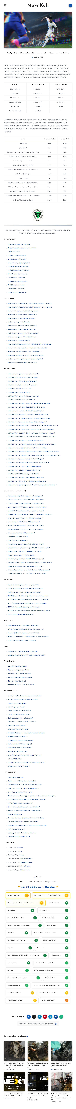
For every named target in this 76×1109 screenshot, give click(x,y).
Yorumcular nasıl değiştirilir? (18, 751)
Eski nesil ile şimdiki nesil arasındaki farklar (23, 822)
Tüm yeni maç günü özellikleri (18, 670)
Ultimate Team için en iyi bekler (19, 392)
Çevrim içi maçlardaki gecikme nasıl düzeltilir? (24, 807)
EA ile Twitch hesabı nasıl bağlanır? (20, 803)
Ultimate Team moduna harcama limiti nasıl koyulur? (26, 459)
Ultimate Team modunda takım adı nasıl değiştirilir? (26, 477)
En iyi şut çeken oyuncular (17, 255)
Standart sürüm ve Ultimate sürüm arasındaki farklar (26, 818)
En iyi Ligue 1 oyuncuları (16, 285)
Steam (22, 855)
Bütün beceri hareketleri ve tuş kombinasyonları (24, 696)
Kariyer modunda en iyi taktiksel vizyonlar (22, 363)
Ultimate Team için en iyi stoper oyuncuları (23, 378)
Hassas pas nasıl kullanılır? (17, 703)
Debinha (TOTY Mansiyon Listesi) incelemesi (23, 633)
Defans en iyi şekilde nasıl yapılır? (20, 744)
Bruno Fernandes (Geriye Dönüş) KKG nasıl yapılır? (25, 526)
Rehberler (39, 877)
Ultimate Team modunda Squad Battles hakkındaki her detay (29, 403)
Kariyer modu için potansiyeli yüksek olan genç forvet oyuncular (30, 307)
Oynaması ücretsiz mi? (16, 777)
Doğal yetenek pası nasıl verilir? (19, 714)
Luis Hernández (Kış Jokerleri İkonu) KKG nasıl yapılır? (27, 574)
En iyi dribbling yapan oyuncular (19, 263)
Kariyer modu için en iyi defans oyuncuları (22, 326)
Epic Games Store (26, 859)
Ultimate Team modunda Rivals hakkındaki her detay (26, 407)
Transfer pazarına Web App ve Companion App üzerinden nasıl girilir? (32, 796)
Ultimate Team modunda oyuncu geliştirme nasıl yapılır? (27, 422)
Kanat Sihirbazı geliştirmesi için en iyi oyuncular (24, 592)
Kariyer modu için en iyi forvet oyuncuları (22, 337)
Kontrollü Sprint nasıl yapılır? (18, 737)
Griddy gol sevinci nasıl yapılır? (18, 766)
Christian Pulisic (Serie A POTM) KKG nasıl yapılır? (25, 518)
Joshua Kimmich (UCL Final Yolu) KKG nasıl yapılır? (25, 496)
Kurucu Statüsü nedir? (15, 814)
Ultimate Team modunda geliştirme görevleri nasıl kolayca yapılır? (31, 429)
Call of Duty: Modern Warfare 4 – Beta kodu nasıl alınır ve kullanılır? (61, 1065)
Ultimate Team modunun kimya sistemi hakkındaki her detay (29, 418)
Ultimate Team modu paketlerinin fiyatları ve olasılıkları (27, 448)
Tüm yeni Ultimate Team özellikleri (20, 677)
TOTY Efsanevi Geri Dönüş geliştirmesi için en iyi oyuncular (28, 596)
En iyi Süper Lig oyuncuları (17, 292)
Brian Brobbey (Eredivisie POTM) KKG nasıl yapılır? (26, 503)
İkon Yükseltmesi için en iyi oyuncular (21, 614)
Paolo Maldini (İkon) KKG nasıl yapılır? (21, 555)
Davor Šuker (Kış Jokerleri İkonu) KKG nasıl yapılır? (25, 566)
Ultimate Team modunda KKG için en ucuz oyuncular (26, 440)
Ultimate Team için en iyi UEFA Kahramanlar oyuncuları (27, 481)
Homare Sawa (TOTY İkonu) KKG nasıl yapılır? (24, 522)
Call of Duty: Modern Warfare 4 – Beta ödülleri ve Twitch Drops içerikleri (38, 1095)
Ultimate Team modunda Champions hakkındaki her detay (28, 415)
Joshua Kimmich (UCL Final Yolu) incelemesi (23, 626)
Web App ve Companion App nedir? (20, 792)
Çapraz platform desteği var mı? (19, 836)
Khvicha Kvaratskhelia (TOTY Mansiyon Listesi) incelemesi (28, 637)
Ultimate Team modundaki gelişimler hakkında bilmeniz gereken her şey (33, 426)
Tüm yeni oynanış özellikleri (17, 666)
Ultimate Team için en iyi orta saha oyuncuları (23, 374)
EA (21, 851)
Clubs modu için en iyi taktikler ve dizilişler (23, 651)
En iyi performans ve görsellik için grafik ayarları (24, 785)
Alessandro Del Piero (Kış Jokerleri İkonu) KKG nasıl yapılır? (29, 570)
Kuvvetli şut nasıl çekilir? (16, 707)
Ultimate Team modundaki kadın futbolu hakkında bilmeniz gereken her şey (34, 455)
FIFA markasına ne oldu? (16, 829)
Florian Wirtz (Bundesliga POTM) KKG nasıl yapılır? (26, 544)
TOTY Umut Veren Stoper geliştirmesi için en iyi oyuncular (28, 600)
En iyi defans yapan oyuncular (18, 266)
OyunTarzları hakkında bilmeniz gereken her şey (24, 755)
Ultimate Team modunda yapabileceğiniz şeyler (24, 470)
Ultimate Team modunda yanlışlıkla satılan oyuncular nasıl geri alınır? (32, 437)
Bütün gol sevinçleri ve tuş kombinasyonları (23, 700)
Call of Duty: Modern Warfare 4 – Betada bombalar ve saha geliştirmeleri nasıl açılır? (38, 1065)
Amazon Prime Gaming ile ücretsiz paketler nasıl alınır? (27, 799)
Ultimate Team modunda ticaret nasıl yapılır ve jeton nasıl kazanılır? (31, 433)
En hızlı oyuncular (14, 252)
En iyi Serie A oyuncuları (16, 289)
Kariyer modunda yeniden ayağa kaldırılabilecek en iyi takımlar (29, 344)
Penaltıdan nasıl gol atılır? (17, 725)
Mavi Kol (37, 5)
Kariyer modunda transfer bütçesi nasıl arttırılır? (24, 352)
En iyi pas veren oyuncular (17, 259)
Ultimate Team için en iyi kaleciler (20, 389)
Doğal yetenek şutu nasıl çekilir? (19, 711)
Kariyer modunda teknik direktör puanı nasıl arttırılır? (26, 355)
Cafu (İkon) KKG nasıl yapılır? (18, 540)
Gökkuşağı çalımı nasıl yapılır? (18, 729)
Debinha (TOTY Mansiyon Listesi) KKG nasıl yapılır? (26, 511)
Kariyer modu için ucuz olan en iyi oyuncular (23, 311)
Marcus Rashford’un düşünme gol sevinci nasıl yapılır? (26, 762)
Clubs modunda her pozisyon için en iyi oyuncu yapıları (27, 655)
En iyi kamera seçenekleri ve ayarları (20, 740)
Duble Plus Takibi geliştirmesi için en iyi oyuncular (25, 588)
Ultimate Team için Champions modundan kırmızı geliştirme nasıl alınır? (32, 485)
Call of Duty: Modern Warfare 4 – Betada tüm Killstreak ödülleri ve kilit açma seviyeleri (14, 1065)
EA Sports (32, 882)
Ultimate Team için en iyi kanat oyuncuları (22, 381)
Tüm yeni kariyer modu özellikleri (19, 674)
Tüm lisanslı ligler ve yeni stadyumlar (21, 685)
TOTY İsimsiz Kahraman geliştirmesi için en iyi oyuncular (27, 603)
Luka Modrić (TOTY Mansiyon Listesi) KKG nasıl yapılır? (27, 507)
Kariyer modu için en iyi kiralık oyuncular (21, 318)
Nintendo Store (25, 870)
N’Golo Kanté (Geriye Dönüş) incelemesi (22, 640)
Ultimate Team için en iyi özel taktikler (21, 400)
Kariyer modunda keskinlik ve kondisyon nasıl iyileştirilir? (28, 348)
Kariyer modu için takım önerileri (19, 341)
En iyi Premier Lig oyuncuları (18, 274)
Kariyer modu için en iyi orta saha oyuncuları (23, 333)
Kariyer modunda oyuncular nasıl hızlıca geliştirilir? (25, 359)
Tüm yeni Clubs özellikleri (17, 681)
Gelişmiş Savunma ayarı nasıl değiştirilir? (22, 722)
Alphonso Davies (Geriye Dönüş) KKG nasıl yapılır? (26, 529)
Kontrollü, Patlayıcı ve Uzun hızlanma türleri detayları (26, 733)
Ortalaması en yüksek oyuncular (19, 244)
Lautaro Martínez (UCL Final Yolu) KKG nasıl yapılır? (26, 500)
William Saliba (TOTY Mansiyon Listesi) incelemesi (25, 629)
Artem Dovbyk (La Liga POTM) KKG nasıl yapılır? (25, 551)
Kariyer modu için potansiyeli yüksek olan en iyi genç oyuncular (30, 303)
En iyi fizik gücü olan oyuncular (18, 270)
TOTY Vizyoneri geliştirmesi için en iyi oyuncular (24, 607)
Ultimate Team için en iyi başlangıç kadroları (23, 396)
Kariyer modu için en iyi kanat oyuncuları (22, 329)
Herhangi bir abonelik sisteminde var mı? (22, 833)
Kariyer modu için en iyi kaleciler (19, 322)
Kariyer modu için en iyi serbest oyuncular (22, 315)
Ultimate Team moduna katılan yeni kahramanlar (25, 466)
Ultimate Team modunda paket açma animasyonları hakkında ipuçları (32, 444)
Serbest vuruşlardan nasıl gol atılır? (20, 718)
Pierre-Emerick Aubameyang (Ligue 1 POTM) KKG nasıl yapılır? (30, 514)
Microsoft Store (25, 866)
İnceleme (20, 848)
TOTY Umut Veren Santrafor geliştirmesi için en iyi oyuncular (29, 611)
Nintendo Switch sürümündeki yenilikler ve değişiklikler (27, 825)
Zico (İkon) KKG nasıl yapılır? (18, 537)
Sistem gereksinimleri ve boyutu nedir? (21, 781)
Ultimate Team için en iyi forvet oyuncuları (22, 385)
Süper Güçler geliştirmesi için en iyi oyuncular (23, 585)
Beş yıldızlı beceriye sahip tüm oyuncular (22, 248)
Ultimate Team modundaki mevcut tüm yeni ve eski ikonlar (28, 463)
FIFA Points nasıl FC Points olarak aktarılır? (23, 788)
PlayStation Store (26, 862)
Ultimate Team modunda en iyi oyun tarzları (23, 474)
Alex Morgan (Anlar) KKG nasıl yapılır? (21, 533)
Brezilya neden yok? (15, 759)
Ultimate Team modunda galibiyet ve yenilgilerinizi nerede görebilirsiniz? (33, 452)
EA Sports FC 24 (50, 882)
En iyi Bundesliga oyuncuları (17, 281)
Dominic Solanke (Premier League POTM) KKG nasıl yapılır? (29, 548)
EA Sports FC (40, 882)
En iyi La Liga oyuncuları (16, 278)
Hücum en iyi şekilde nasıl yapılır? (20, 748)
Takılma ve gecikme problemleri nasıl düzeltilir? (24, 811)
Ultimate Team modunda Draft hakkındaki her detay (26, 411)
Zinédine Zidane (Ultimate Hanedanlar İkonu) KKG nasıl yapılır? (30, 563)
